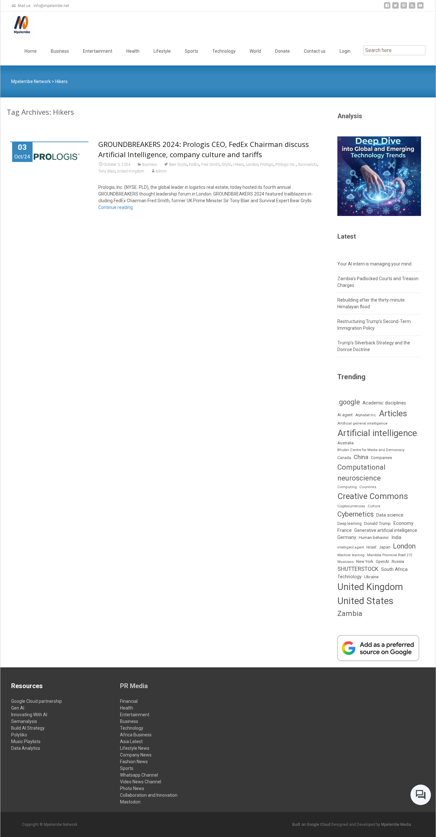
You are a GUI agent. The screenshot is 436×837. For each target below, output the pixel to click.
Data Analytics (25, 748)
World (255, 51)
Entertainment (97, 51)
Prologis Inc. (285, 164)
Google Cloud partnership (36, 701)
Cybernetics (355, 514)
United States (365, 600)
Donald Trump (377, 523)
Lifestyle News (134, 748)
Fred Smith (210, 164)
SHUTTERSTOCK (358, 569)
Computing (347, 487)
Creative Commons (372, 496)
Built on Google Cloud (311, 824)
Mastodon (130, 801)
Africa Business (136, 734)
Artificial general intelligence (362, 423)
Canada (344, 458)
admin (161, 171)
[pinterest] (404, 8)
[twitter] (395, 8)
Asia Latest (131, 741)
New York (364, 561)
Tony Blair (106, 171)
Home (31, 51)
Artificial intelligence (377, 433)
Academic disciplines (384, 403)
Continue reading (115, 207)
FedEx (194, 164)
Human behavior (374, 537)
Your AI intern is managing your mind (374, 263)
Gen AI (17, 707)
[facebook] (387, 8)
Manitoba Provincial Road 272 (389, 555)
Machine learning (351, 555)
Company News (136, 754)
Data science (389, 515)
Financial (129, 701)
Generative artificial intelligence (385, 530)
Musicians (345, 562)
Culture (374, 506)
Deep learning (349, 523)
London (252, 164)
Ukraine (371, 576)
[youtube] (420, 8)
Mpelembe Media (396, 824)
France (344, 530)
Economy (403, 523)
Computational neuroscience (361, 472)
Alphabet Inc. (366, 415)
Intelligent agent (350, 547)
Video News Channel (140, 781)
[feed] (412, 8)
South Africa (394, 569)
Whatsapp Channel (139, 775)
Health (132, 51)
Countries (367, 487)
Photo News (132, 788)
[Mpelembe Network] (17, 24)
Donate (282, 51)
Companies (381, 457)
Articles (393, 413)
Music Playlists (26, 741)
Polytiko (19, 734)
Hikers (238, 164)
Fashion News (134, 761)
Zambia (349, 613)
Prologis (267, 164)
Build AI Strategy (28, 728)
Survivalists (307, 164)
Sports (191, 51)
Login (345, 51)
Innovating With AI (29, 714)
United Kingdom (130, 171)
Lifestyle (162, 51)
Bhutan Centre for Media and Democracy (370, 450)
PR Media (134, 686)
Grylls (226, 164)
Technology (224, 51)
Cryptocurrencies (351, 506)
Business (60, 51)
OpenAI (382, 561)
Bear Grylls (178, 164)
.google (348, 402)
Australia (345, 443)
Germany (346, 537)
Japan (384, 547)
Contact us (315, 51)
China (361, 457)
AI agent (345, 414)
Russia (398, 561)
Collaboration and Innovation (148, 795)
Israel (371, 547)
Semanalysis (24, 721)
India (396, 537)
